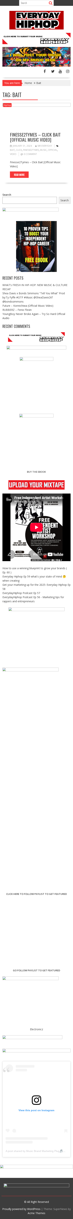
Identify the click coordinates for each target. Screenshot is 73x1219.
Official (52, 150)
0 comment (30, 154)
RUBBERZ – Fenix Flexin (17, 310)
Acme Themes (36, 1213)
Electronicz (36, 1029)
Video (13, 154)
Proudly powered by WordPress (21, 1209)
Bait (12, 150)
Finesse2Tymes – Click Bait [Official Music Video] (35, 137)
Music (43, 150)
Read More (19, 175)
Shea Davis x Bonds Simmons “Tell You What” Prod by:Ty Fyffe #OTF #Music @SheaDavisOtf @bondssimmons (33, 297)
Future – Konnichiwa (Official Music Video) (27, 305)
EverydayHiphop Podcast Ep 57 (21, 593)
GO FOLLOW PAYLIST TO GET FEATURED (36, 970)
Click (19, 150)
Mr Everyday (45, 145)
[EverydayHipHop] (36, 65)
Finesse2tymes (31, 150)
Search (6, 194)
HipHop (7, 105)
